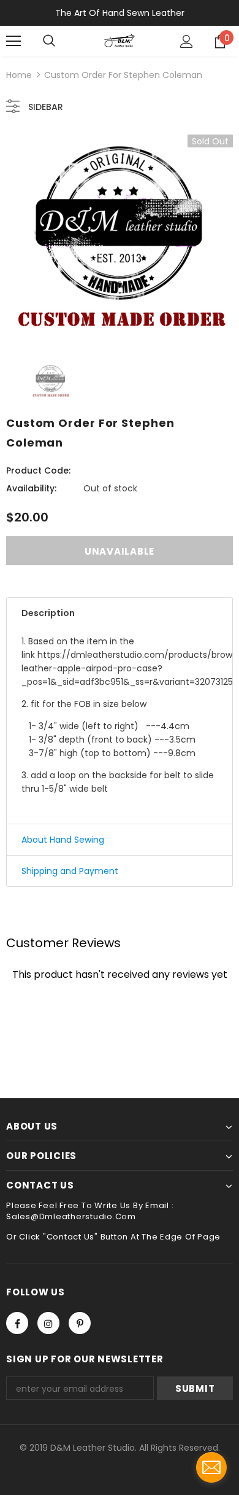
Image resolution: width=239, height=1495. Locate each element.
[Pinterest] (80, 1323)
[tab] (119, 613)
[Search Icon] (49, 41)
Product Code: (38, 470)
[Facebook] (17, 1323)
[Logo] (119, 41)
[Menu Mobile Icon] (13, 41)
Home (19, 75)
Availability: (31, 488)
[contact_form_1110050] (211, 1467)
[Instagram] (48, 1323)
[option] (119, 240)
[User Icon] (186, 41)
